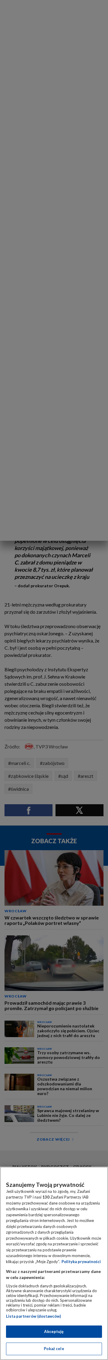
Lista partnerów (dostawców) (33, 1316)
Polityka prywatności (81, 1261)
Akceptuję (54, 1331)
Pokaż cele (54, 1348)
